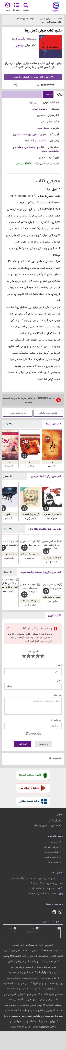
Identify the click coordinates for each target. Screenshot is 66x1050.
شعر (29, 1016)
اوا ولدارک (8, 465)
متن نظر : (57, 695)
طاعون (8, 514)
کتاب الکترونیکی (11, 956)
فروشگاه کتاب (27, 945)
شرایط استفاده (51, 852)
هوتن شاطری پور (37, 134)
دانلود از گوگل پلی (29, 788)
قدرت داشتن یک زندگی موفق (48, 557)
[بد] (42, 656)
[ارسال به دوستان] (15, 84)
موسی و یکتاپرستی (51, 597)
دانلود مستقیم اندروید (30, 775)
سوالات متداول (51, 847)
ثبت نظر (23, 744)
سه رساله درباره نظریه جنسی (26, 600)
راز (52, 461)
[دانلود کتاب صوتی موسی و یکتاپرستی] (52, 586)
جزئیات (59, 94)
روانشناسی (37, 1016)
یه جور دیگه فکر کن (30, 554)
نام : (59, 665)
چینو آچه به (52, 518)
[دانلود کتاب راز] (52, 445)
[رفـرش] (27, 734)
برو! (8, 461)
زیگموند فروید (19, 39)
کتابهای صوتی (45, 18)
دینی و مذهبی (18, 1016)
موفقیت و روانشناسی (24, 18)
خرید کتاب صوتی (18, 413)
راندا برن (52, 465)
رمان (32, 1010)
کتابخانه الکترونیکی (41, 951)
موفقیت (49, 1016)
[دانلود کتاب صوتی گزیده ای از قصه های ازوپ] (30, 497)
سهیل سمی (43, 128)
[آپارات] (54, 912)
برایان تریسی (8, 558)
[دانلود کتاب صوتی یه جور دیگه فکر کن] (30, 543)
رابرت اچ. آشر (51, 561)
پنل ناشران (53, 820)
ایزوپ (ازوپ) (30, 518)
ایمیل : (58, 680)
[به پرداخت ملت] (10, 932)
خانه (59, 18)
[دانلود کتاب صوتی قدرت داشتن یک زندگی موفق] (52, 545)
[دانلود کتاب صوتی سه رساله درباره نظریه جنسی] (30, 588)
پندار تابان (46, 122)
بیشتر (5, 423)
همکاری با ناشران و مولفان (46, 825)
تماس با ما (53, 862)
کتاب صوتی (52, 961)
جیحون (19, 45)
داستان (23, 1010)
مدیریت (58, 1016)
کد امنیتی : (56, 720)
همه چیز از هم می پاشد (50, 514)
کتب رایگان (37, 961)
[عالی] (24, 656)
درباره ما (54, 842)
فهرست (48, 94)
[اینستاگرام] (60, 912)
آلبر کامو (8, 518)
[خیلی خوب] (28, 656)
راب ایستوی (30, 558)
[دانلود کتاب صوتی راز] (30, 445)
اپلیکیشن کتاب (38, 972)
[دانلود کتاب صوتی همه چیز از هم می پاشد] (52, 497)
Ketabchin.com (47, 1027)
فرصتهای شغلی (51, 857)
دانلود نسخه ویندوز (29, 801)
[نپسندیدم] (38, 656)
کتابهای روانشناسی (34, 147)
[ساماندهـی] (33, 932)
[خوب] (33, 656)
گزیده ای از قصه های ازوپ (27, 514)
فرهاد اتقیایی (20, 134)
